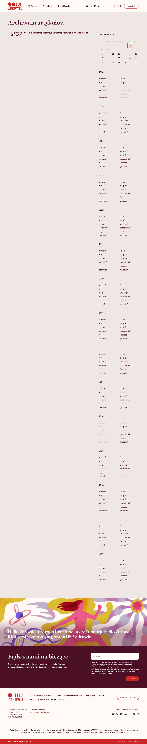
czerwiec (103, 97)
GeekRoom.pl (133, 741)
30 (136, 62)
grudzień (124, 132)
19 (113, 58)
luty (100, 82)
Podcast (48, 6)
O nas (58, 695)
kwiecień (103, 90)
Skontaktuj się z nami (128, 697)
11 (107, 54)
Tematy (34, 6)
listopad (123, 128)
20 (119, 58)
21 (125, 58)
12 (113, 54)
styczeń (102, 78)
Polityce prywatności (108, 673)
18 (107, 58)
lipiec (122, 78)
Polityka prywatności (95, 695)
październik (125, 124)
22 (130, 58)
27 (119, 62)
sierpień (123, 82)
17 (102, 58)
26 (113, 62)
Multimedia (65, 6)
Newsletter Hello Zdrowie (41, 695)
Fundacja (130, 6)
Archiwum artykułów (73, 695)
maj (100, 94)
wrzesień (124, 120)
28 (125, 62)
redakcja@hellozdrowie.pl (40, 712)
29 (130, 62)
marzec (102, 86)
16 (136, 54)
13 (119, 54)
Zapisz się (132, 679)
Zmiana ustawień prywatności (43, 699)
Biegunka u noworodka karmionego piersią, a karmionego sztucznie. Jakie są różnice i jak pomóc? (50, 33)
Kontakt (62, 699)
